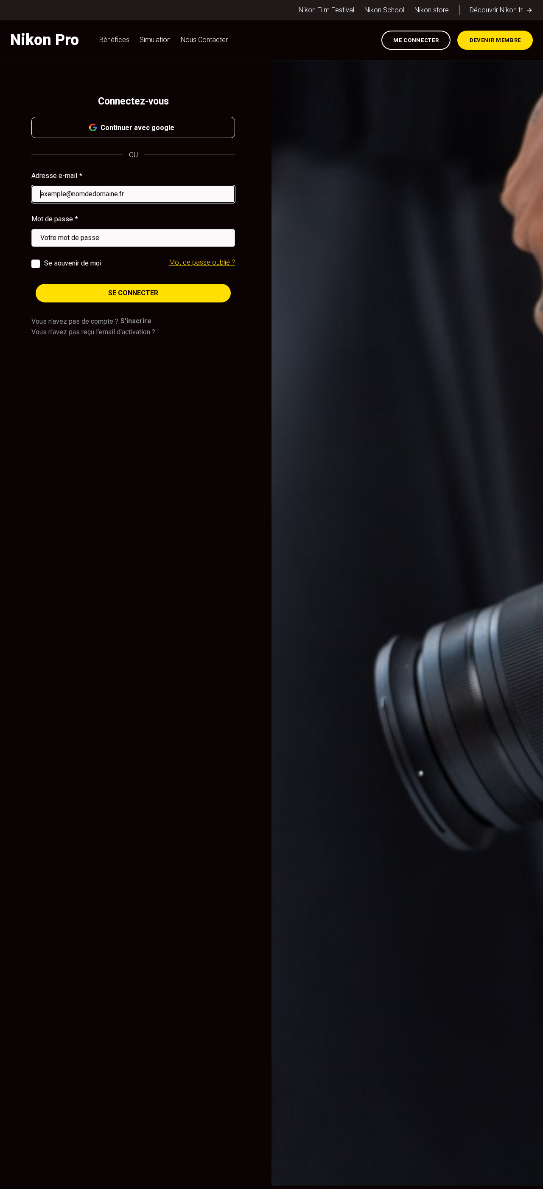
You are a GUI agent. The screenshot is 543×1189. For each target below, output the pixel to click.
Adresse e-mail (54, 176)
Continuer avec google (137, 128)
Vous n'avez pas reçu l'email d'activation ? (93, 332)
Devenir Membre (495, 40)
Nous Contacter (204, 40)
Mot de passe (52, 219)
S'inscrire (135, 321)
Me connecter (416, 40)
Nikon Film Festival (326, 10)
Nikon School (384, 10)
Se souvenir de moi (72, 263)
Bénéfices (114, 40)
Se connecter (133, 293)
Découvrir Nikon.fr (496, 10)
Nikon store (431, 10)
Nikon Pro (44, 40)
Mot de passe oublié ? (202, 262)
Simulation (155, 40)
